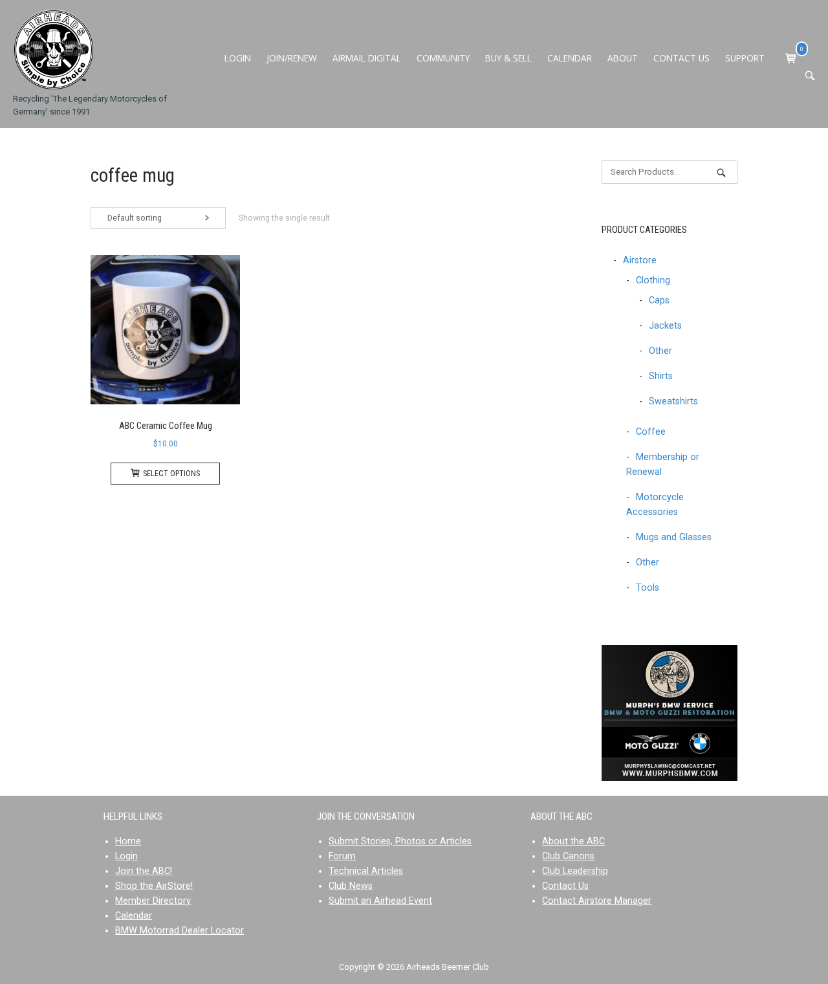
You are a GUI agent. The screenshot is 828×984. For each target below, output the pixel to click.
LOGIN (237, 58)
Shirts (661, 376)
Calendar (133, 915)
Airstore (640, 260)
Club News (351, 885)
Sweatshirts (673, 401)
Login (126, 856)
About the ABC (573, 841)
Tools (647, 587)
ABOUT (622, 58)
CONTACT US (681, 58)
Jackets (665, 325)
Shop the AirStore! (154, 885)
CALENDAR (569, 58)
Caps (659, 300)
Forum (342, 856)
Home (128, 841)
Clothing (653, 280)
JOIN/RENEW (292, 58)
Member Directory (153, 900)
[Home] (53, 49)
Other (660, 350)
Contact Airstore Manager (596, 900)
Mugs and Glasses (674, 537)
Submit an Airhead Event (380, 900)
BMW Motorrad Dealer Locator (179, 930)
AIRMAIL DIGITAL (366, 58)
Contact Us (565, 885)
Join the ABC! (143, 871)
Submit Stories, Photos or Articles (400, 841)
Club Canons (568, 856)
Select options (171, 473)
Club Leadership (575, 871)
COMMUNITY (443, 58)
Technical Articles (366, 871)
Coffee (651, 431)
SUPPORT (745, 58)
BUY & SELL (508, 58)
